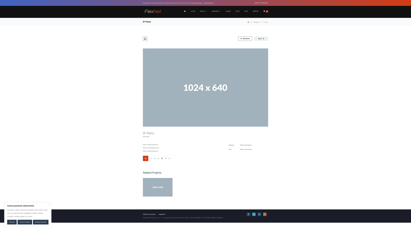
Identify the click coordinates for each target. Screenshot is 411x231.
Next (260, 39)
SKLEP (238, 11)
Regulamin (162, 214)
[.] (185, 12)
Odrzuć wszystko (25, 222)
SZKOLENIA (215, 11)
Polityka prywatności (149, 214)
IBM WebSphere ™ (209, 3)
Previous (246, 39)
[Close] (49, 204)
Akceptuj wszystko (40, 222)
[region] (27, 214)
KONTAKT (255, 11)
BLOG (246, 11)
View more (158, 187)
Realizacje (256, 22)
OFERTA (202, 11)
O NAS (193, 11)
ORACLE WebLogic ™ (197, 3)
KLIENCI (228, 11)
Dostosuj (12, 222)
